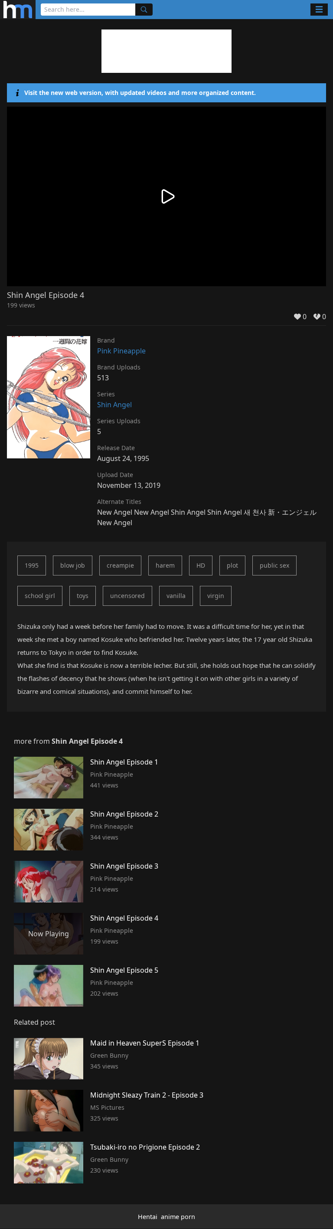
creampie (120, 565)
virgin (215, 596)
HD (200, 565)
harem (165, 565)
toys (82, 596)
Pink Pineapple (121, 351)
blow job (72, 565)
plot (232, 565)
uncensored (127, 596)
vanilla (176, 596)
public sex (274, 565)
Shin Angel (114, 404)
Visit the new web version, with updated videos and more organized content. (140, 92)
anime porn (178, 1217)
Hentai (147, 1217)
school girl (40, 596)
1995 (32, 565)
